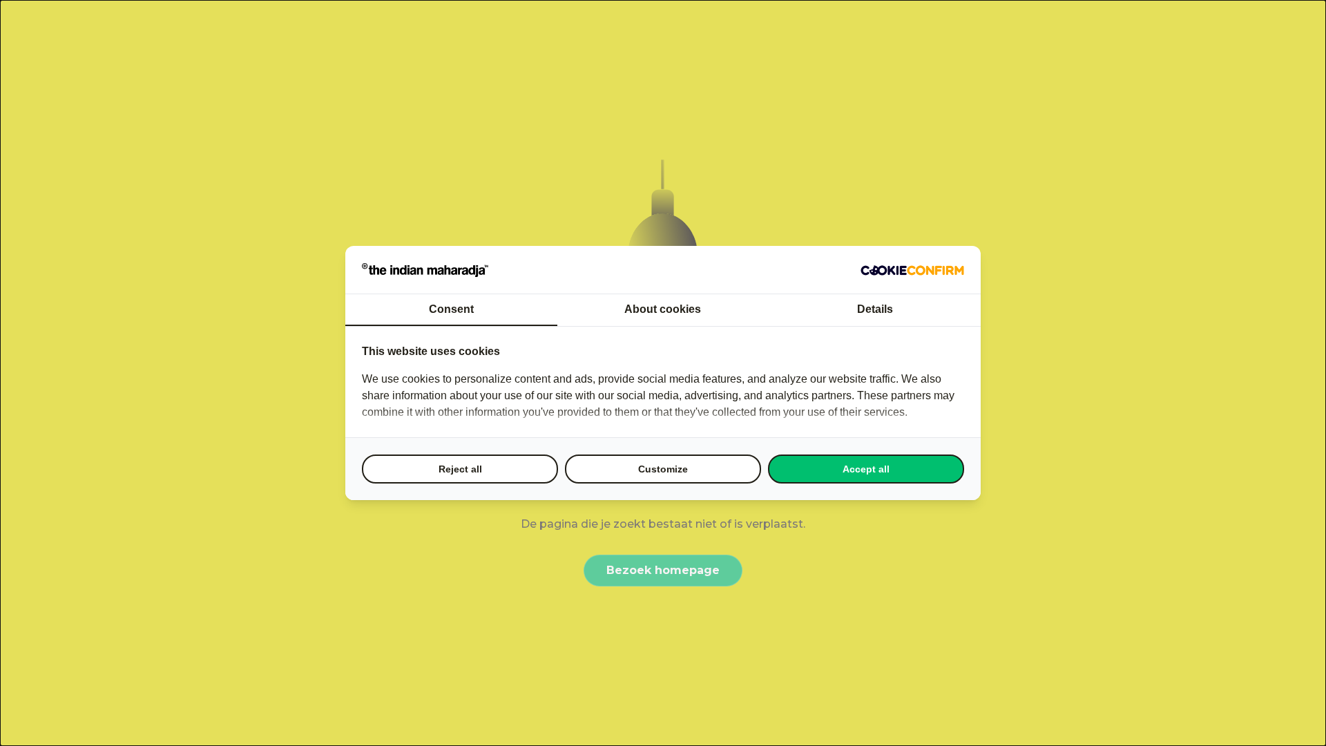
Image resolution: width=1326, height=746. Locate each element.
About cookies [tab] (662, 309)
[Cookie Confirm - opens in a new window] (912, 270)
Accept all (866, 469)
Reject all (460, 469)
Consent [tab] (451, 309)
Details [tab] (875, 309)
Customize (663, 469)
